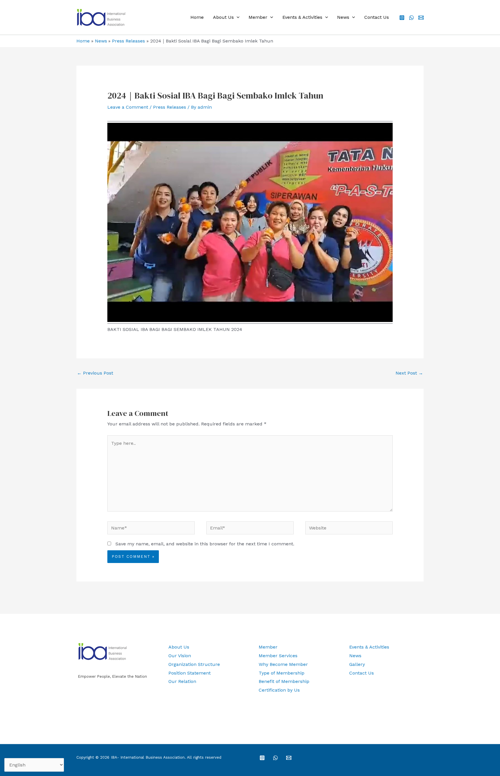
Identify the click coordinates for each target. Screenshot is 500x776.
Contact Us (376, 17)
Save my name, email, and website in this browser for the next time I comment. (204, 544)
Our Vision (179, 655)
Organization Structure (194, 664)
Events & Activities (302, 17)
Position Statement (189, 673)
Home (197, 17)
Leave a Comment (127, 107)
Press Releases (169, 107)
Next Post (409, 373)
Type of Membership (281, 673)
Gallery (357, 664)
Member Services (278, 655)
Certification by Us (279, 690)
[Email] (421, 17)
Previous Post (95, 373)
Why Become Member (283, 664)
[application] (237, 17)
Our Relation (182, 681)
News (343, 17)
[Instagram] (402, 17)
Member (258, 17)
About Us (223, 17)
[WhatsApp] (411, 17)
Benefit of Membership (284, 681)
